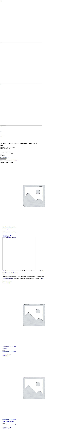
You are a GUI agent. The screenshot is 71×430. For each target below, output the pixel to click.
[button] (10, 346)
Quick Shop (42, 270)
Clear (12, 153)
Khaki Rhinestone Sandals (8, 421)
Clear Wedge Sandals (7, 229)
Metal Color (2, 153)
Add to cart (2, 155)
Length (2, 152)
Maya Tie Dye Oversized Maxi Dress (10, 272)
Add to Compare (3, 159)
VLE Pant (4, 348)
